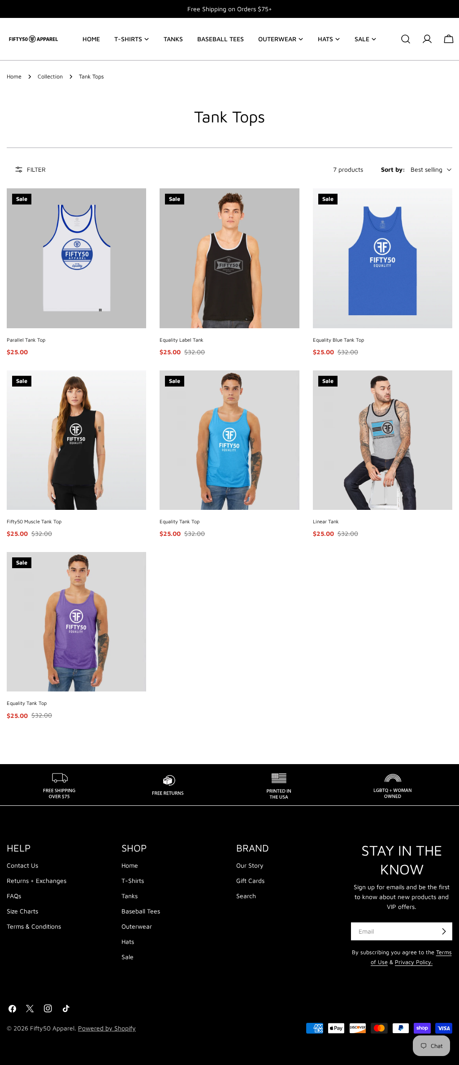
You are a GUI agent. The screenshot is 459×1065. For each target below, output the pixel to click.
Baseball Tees (140, 911)
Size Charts (22, 911)
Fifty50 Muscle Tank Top (34, 521)
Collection (50, 76)
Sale (127, 957)
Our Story (250, 865)
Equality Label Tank (182, 340)
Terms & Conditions (34, 926)
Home (14, 76)
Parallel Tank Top (26, 340)
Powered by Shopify (107, 1028)
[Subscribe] (443, 931)
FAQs (14, 896)
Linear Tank (326, 521)
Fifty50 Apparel (52, 1028)
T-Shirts (132, 880)
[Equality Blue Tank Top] (382, 258)
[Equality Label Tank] (229, 258)
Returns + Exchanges (36, 880)
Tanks (129, 896)
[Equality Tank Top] (229, 440)
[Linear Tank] (382, 440)
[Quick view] (135, 206)
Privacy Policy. (414, 962)
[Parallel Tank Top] (76, 258)
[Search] (406, 39)
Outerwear (136, 926)
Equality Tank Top (179, 521)
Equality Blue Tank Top (338, 340)
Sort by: (393, 169)
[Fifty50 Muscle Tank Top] (76, 440)
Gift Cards (250, 880)
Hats (127, 941)
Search (246, 896)
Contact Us (22, 865)
